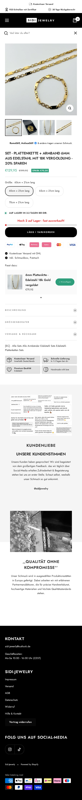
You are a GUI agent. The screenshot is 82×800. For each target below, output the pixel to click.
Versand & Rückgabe (21, 334)
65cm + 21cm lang (49, 191)
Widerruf (10, 707)
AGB (7, 693)
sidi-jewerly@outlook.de (17, 646)
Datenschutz (11, 700)
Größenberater (17, 322)
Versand (9, 686)
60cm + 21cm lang (19, 191)
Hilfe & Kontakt (13, 714)
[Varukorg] (75, 20)
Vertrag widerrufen (20, 722)
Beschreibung (15, 310)
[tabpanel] (41, 282)
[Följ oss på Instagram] (10, 749)
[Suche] (38, 33)
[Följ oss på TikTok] (19, 749)
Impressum (10, 679)
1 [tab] (41, 297)
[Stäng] (75, 33)
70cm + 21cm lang (19, 202)
